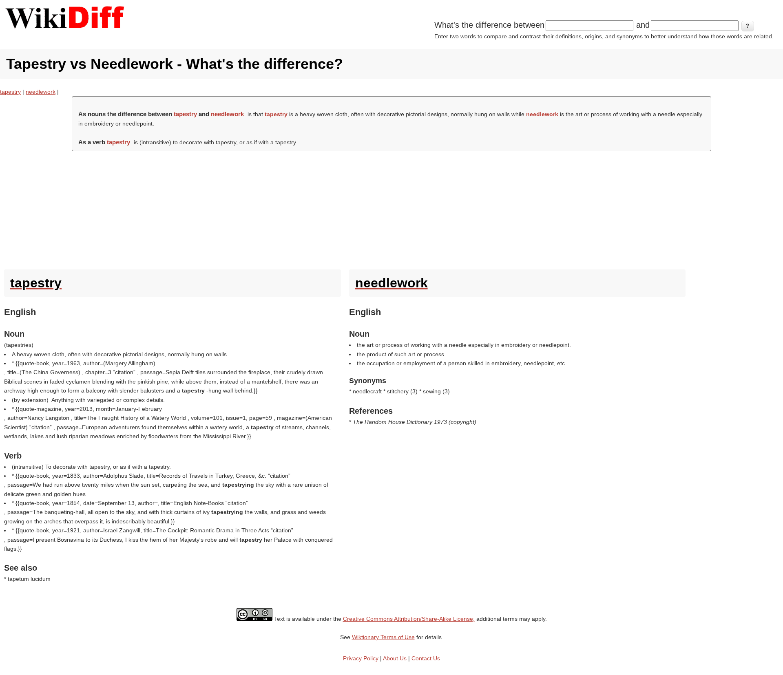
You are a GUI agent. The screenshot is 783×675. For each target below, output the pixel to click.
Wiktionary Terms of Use (383, 637)
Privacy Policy (360, 658)
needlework (40, 91)
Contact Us (425, 658)
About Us (395, 658)
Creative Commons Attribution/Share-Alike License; (409, 618)
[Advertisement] (391, 208)
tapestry (10, 91)
